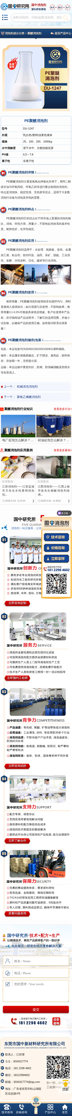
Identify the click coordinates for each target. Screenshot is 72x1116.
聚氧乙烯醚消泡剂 (29, 396)
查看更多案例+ (63, 450)
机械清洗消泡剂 (27, 386)
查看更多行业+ (63, 409)
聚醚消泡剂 (34, 33)
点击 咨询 (56, 1021)
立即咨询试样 (17, 765)
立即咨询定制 (17, 602)
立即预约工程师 (17, 677)
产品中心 (50, 1112)
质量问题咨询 (17, 913)
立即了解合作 (17, 840)
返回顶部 (65, 1085)
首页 (65, 1112)
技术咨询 (7, 1112)
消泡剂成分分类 (14, 33)
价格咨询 (21, 1112)
